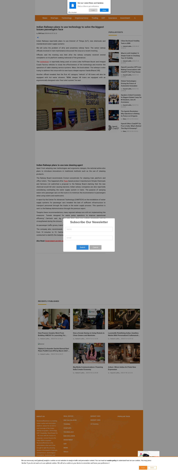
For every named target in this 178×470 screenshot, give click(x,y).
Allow (104, 10)
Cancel (95, 247)
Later (93, 10)
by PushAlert (73, 12)
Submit (82, 247)
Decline (152, 467)
